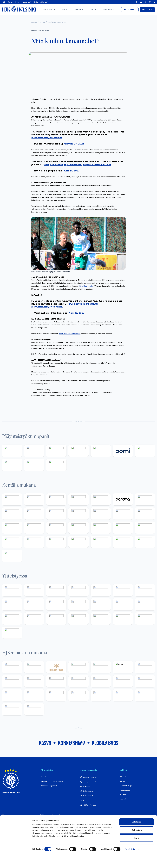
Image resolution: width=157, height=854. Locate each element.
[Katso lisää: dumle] (12, 542)
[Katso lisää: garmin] (101, 604)
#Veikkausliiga (58, 165)
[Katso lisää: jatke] (56, 513)
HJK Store (123, 794)
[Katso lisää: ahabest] (56, 618)
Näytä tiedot (130, 849)
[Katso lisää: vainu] (145, 667)
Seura (92, 9)
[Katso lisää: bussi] (34, 527)
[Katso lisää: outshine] (78, 604)
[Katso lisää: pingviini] (56, 499)
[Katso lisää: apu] (101, 513)
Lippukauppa (125, 790)
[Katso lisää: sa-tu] (56, 604)
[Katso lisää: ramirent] (101, 527)
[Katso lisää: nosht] (56, 590)
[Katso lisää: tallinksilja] (12, 465)
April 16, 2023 (76, 313)
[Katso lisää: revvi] (12, 451)
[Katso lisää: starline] (145, 513)
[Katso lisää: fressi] (56, 681)
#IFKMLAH (92, 304)
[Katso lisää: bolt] (145, 451)
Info (63, 9)
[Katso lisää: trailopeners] (78, 499)
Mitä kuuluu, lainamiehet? (57, 22)
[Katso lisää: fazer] (145, 527)
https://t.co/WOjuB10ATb (97, 165)
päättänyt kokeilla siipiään (69, 334)
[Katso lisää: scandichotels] (12, 556)
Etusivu (34, 22)
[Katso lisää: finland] (145, 681)
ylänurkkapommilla (86, 286)
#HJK (46, 165)
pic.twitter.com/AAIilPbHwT (46, 138)
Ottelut (123, 777)
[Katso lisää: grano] (34, 542)
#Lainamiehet (74, 165)
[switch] (72, 849)
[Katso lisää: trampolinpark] (12, 590)
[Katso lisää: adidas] (34, 451)
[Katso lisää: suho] (101, 618)
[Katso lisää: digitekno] (34, 513)
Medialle (123, 799)
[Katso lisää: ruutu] (101, 451)
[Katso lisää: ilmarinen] (12, 527)
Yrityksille (77, 9)
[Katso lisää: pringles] (12, 604)
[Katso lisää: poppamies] (34, 590)
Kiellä (136, 838)
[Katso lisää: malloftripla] (78, 527)
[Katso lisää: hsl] (123, 527)
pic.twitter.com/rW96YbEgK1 (47, 307)
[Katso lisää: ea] (78, 542)
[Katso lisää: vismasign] (123, 542)
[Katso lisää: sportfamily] (123, 604)
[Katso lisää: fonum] (12, 681)
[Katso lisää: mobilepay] (12, 499)
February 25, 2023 (74, 144)
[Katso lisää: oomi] (123, 451)
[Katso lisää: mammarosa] (145, 618)
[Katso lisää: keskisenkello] (56, 667)
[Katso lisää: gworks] (12, 618)
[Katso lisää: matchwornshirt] (34, 618)
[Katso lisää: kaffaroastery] (101, 590)
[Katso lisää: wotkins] (145, 590)
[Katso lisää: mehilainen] (56, 465)
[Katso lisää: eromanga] (78, 590)
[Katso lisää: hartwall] (56, 451)
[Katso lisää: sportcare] (78, 618)
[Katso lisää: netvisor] (101, 542)
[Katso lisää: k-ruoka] (56, 542)
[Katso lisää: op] (78, 451)
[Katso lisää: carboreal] (34, 499)
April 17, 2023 (71, 171)
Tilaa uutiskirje (126, 786)
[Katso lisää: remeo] (145, 542)
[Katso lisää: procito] (123, 618)
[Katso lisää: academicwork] (56, 527)
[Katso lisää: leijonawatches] (78, 513)
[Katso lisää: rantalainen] (34, 667)
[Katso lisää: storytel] (12, 513)
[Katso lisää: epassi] (101, 681)
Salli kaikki (136, 822)
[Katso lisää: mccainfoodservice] (123, 590)
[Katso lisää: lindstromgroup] (34, 604)
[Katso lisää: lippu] (145, 604)
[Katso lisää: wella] (78, 681)
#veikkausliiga (77, 304)
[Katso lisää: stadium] (34, 465)
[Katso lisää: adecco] (145, 499)
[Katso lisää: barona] (123, 499)
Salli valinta (136, 830)
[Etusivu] (19, 9)
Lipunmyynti (107, 9)
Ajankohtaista (47, 9)
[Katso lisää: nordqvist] (101, 499)
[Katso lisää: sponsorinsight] (12, 633)
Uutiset (42, 22)
